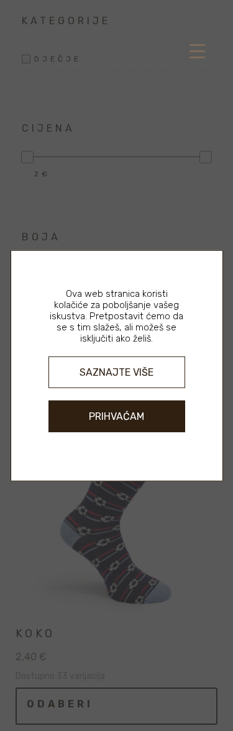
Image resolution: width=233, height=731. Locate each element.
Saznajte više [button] (116, 372)
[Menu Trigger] (197, 51)
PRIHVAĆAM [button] (116, 416)
